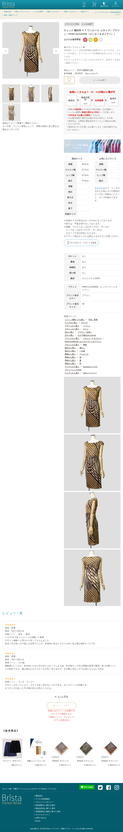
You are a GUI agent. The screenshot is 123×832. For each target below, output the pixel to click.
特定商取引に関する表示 (45, 805)
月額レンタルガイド (53, 11)
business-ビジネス (90, 367)
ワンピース (84, 354)
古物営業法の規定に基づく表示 (48, 811)
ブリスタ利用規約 (42, 799)
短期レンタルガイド (70, 11)
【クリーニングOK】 (73, 370)
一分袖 (82, 351)
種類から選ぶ (70, 354)
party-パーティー (90, 373)
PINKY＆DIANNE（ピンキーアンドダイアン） (83, 341)
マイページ (100, 188)
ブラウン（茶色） (85, 332)
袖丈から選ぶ (70, 348)
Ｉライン (86, 326)
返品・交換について (11, 15)
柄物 (85, 345)
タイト (85, 329)
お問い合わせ (40, 818)
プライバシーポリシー (44, 802)
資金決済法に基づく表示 (45, 808)
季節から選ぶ (70, 357)
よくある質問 (38, 11)
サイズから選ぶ (71, 323)
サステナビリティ (42, 815)
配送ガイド (85, 11)
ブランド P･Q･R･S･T (92, 338)
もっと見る (63, 697)
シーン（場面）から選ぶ (75, 319)
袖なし (82, 348)
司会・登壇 (93, 319)
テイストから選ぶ (72, 367)
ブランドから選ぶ (72, 338)
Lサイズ (84, 323)
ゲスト (103, 12)
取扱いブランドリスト (22, 11)
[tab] (11, 93)
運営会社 (39, 796)
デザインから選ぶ (72, 326)
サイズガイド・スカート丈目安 (83, 243)
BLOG (37, 821)
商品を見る (8, 11)
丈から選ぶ (69, 335)
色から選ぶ (69, 332)
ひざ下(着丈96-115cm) (87, 335)
